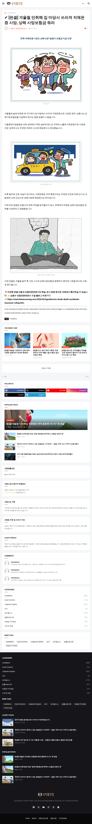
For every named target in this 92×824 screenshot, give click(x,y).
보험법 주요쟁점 (46, 621)
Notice (34, 818)
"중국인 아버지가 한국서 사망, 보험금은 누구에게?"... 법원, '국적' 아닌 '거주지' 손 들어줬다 (48, 444)
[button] (3, 3)
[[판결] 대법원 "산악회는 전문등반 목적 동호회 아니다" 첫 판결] (7, 759)
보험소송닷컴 (43, 818)
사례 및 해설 (46, 626)
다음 (5, 376)
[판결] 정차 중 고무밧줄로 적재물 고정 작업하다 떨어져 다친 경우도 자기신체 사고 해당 (74, 352)
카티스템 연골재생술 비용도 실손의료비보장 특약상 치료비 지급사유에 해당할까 (45, 454)
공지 (46, 609)
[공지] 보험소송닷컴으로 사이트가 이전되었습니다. (32, 720)
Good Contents (46, 600)
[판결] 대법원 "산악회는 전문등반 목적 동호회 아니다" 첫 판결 (36, 756)
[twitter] (39, 807)
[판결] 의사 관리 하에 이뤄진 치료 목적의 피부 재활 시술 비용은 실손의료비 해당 (46, 352)
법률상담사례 (46, 617)
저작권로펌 (63, 818)
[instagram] (48, 807)
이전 (86, 376)
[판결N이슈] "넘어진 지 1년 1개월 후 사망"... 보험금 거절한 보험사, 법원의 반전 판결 (43, 740)
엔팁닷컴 (53, 818)
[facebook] (34, 807)
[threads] (53, 807)
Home (27, 818)
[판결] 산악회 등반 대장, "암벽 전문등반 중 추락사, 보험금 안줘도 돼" (40, 434)
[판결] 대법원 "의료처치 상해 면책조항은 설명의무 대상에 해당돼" (17, 351)
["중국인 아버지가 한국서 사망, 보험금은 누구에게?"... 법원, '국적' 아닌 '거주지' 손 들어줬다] (9, 446)
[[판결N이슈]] (7, 742)
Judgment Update (46, 604)
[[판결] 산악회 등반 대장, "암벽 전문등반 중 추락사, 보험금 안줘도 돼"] (9, 436)
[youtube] (43, 807)
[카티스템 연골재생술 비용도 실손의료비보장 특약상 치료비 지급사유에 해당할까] (9, 456)
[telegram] (58, 807)
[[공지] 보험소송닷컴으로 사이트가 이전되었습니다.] (7, 722)
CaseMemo (12, 13)
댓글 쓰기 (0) (46, 368)
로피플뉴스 (46, 613)
